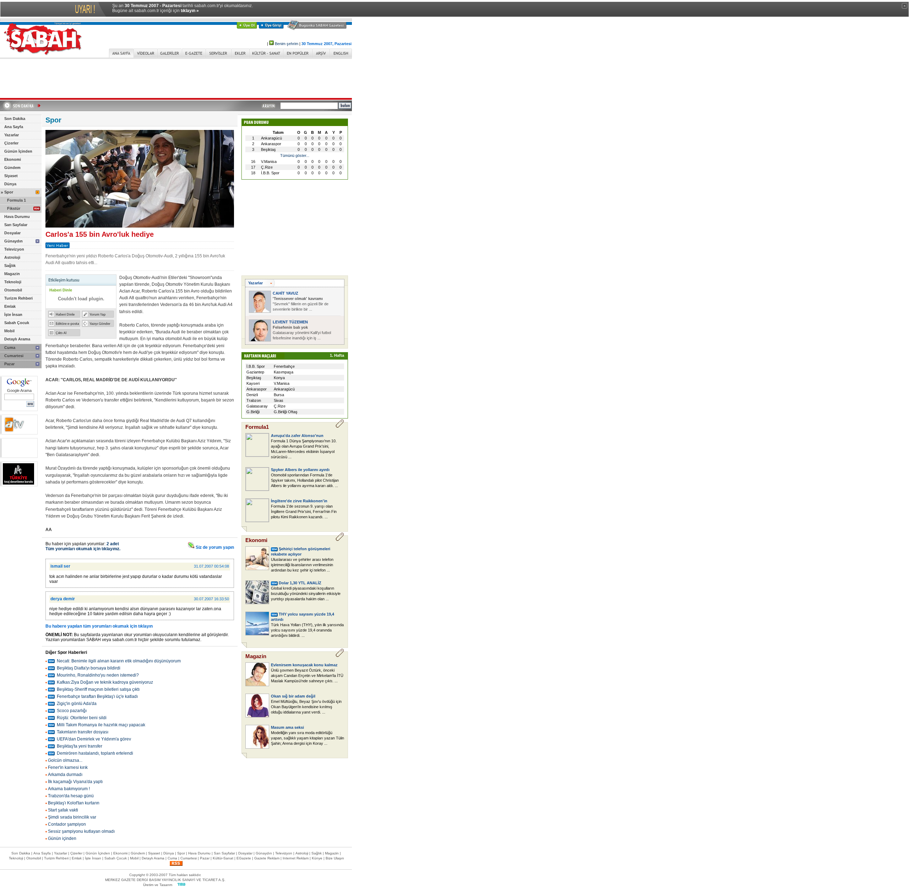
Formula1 (257, 427)
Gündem (12, 167)
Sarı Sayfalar (15, 225)
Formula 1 (16, 200)
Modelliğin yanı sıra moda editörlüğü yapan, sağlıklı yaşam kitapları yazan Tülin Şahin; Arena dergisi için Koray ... (307, 738)
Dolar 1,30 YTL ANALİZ (300, 583)
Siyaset (11, 176)
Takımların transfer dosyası (82, 731)
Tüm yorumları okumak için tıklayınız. (82, 548)
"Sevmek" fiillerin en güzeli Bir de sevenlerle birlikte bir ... (300, 303)
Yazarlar (11, 135)
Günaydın (13, 241)
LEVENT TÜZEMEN (290, 322)
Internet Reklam (296, 858)
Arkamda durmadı (65, 774)
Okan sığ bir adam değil (293, 696)
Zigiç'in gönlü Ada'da (77, 703)
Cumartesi (13, 356)
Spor (8, 192)
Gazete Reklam (266, 858)
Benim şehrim (286, 44)
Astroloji (12, 257)
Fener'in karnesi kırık (68, 767)
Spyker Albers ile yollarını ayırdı (300, 470)
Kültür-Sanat (223, 858)
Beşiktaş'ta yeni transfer (79, 746)
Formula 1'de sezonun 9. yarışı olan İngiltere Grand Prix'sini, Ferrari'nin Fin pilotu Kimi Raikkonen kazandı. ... (304, 511)
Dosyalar (12, 233)
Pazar (9, 364)
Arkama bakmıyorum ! (69, 788)
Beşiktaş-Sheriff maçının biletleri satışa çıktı (98, 689)
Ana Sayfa (13, 127)
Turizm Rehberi (18, 298)
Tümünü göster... (294, 155)
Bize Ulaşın (335, 858)
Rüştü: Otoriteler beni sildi (82, 717)
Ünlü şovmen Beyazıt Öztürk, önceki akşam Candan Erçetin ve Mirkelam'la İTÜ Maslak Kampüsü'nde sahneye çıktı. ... (307, 675)
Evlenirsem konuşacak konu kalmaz (304, 665)
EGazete (243, 858)
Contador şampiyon (67, 824)
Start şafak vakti (63, 810)
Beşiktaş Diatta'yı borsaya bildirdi (88, 668)
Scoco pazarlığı (72, 710)
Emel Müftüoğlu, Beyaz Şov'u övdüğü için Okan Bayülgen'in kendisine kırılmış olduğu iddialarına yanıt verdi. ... (306, 706)
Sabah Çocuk (16, 323)
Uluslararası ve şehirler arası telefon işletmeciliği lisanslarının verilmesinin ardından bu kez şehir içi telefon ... (302, 564)
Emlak (10, 306)
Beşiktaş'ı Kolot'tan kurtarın (73, 802)
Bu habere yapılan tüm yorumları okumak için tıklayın (99, 626)
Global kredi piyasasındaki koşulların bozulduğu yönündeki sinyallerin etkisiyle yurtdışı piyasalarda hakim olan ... (306, 593)
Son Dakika (14, 118)
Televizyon (14, 249)
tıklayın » (190, 10)
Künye (317, 858)
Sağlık (10, 265)
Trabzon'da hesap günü (71, 795)
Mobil (9, 331)
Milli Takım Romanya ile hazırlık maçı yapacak (101, 724)
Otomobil (13, 290)
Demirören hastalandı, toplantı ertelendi (95, 753)
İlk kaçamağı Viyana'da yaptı (75, 781)
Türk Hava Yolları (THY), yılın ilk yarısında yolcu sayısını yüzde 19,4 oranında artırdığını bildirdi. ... (307, 630)
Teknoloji (12, 282)
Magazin (12, 274)
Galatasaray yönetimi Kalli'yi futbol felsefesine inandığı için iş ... (302, 332)
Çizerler (11, 143)
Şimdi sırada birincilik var (72, 817)
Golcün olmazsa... (65, 760)
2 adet (113, 543)
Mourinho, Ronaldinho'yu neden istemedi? (98, 675)
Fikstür (13, 208)
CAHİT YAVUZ (285, 293)
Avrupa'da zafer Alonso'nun (297, 435)
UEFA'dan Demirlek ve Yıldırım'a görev (94, 739)
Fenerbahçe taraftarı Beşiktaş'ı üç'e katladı (97, 696)
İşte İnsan (13, 314)
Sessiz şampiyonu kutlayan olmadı (81, 831)
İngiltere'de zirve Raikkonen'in (299, 501)
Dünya (10, 184)
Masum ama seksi (287, 727)
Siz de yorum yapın (214, 547)
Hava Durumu (17, 216)
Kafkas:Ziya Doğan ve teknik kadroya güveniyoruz (105, 682)
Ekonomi (12, 159)
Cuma (9, 347)
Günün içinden (62, 838)
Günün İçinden (18, 151)
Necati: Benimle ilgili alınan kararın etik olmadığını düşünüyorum (119, 660)
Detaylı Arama (17, 339)
